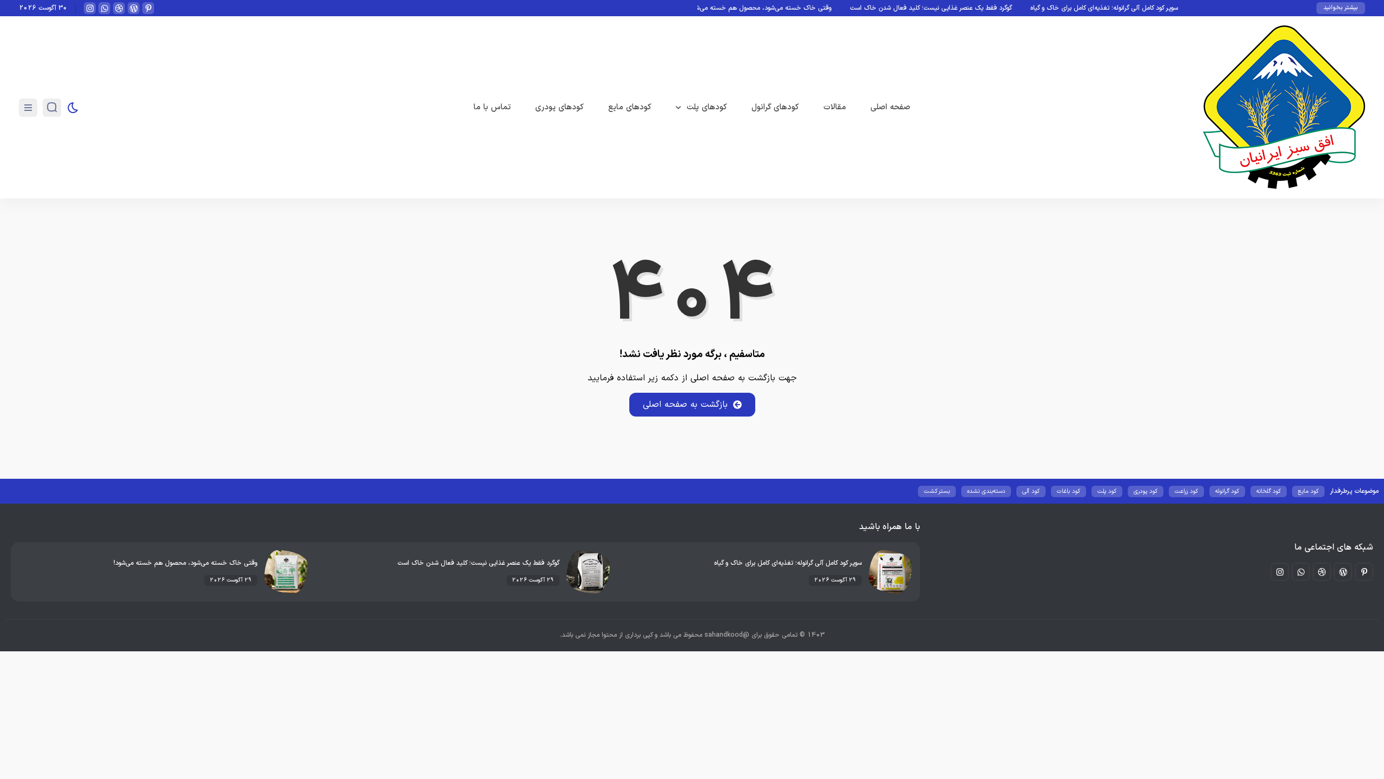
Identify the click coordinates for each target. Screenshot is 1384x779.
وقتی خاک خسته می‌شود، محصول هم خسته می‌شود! (782, 8)
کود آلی (1031, 491)
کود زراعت (1186, 491)
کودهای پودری (559, 107)
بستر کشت (937, 491)
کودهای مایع (629, 107)
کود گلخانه (1268, 491)
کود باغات (1068, 491)
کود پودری (1145, 491)
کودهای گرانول (775, 107)
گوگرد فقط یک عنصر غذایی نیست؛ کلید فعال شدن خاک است (954, 8)
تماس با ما (492, 107)
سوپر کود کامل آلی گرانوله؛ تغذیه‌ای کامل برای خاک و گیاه (1127, 8)
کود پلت (1106, 491)
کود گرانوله (1227, 491)
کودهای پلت (707, 107)
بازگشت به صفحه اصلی (685, 404)
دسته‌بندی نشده (986, 491)
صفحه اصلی (890, 107)
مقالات (834, 107)
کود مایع (1308, 491)
